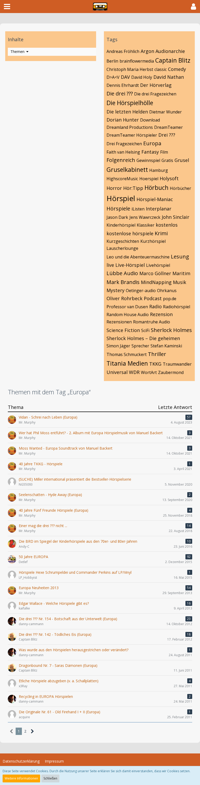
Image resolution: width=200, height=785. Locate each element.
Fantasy (150, 152)
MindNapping (156, 282)
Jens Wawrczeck (144, 217)
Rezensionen (119, 322)
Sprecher (140, 346)
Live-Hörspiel (130, 265)
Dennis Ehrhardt (123, 85)
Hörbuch (156, 187)
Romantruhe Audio (151, 322)
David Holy (141, 77)
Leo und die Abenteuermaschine (138, 257)
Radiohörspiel (176, 307)
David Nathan (168, 77)
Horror (114, 188)
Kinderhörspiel (121, 225)
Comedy (177, 69)
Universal (117, 372)
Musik (179, 282)
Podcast (153, 298)
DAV (125, 77)
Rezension (161, 314)
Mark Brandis (123, 282)
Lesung (180, 256)
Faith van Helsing (123, 152)
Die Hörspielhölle (130, 103)
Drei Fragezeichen (124, 144)
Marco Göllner (155, 273)
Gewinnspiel (148, 160)
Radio (155, 306)
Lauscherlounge (122, 248)
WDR (134, 372)
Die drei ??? (120, 93)
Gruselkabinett (127, 169)
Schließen (50, 778)
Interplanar (158, 209)
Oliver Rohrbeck (124, 298)
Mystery (115, 290)
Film (164, 152)
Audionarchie (170, 51)
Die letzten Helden (127, 111)
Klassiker (145, 225)
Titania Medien (127, 363)
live (110, 265)
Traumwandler (177, 364)
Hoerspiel (148, 179)
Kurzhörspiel (153, 241)
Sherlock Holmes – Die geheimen (143, 338)
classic (160, 69)
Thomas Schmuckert (127, 354)
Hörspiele (118, 208)
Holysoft (169, 178)
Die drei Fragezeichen (155, 94)
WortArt (149, 372)
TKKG (155, 364)
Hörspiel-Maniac (154, 199)
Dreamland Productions (130, 127)
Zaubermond (171, 372)
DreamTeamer (168, 127)
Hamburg (158, 170)
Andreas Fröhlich (123, 51)
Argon (147, 51)
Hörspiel (121, 198)
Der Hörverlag (156, 85)
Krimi (161, 233)
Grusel (181, 160)
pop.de (169, 298)
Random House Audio (128, 314)
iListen (138, 209)
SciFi (145, 330)
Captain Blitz (172, 60)
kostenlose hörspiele (130, 233)
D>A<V (113, 77)
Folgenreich (121, 160)
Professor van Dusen (127, 307)
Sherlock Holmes (171, 330)
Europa (152, 143)
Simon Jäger (118, 346)
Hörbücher (180, 188)
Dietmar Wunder (165, 112)
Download (150, 120)
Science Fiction (123, 330)
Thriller (157, 354)
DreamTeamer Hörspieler (132, 135)
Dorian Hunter (123, 120)
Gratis (167, 160)
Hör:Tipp (133, 188)
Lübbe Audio (122, 273)
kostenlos (167, 225)
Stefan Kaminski (166, 346)
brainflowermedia (137, 61)
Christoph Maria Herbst (130, 69)
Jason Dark (117, 217)
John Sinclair (175, 217)
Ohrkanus (167, 290)
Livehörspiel (158, 265)
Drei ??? (166, 135)
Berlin (112, 61)
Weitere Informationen (21, 778)
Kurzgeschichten (123, 241)
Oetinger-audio (141, 290)
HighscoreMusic (122, 179)
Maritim (181, 273)
